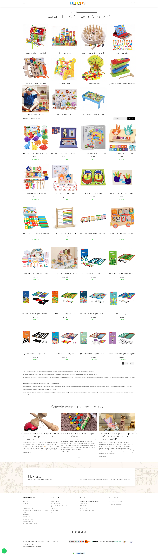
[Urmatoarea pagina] (133, 363)
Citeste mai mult (27, 452)
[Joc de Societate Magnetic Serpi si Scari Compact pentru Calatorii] (64, 298)
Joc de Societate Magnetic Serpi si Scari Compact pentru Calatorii (64, 313)
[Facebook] (72, 532)
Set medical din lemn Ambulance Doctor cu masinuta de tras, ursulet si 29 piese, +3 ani (36, 273)
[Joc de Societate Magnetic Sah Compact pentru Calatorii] (35, 338)
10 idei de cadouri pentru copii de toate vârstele (77, 435)
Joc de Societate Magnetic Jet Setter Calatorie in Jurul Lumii (93, 313)
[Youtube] (79, 532)
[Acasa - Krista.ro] (78, 3)
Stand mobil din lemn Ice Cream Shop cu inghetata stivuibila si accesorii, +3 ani (65, 273)
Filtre (132, 118)
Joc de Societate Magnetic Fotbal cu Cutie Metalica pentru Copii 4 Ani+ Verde (122, 273)
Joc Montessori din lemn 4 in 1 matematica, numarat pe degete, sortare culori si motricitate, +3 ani (36, 193)
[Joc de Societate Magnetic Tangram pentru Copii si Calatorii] (93, 338)
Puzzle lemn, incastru (64, 114)
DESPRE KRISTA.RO (29, 498)
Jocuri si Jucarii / (71, 12)
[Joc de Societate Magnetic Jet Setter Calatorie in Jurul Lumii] (93, 298)
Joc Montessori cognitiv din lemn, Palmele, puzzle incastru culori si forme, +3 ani (122, 193)
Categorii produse (57, 498)
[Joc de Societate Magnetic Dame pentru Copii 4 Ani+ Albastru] (93, 257)
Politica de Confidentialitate (123, 479)
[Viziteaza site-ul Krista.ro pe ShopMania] (80, 553)
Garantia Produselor (28, 521)
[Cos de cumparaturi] (134, 3)
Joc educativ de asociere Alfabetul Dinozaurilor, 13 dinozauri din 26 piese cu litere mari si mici (35, 153)
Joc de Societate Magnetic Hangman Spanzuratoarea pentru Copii (122, 353)
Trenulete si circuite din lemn (93, 114)
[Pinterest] (75, 532)
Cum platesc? (26, 514)
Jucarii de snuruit (93, 84)
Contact (25, 506)
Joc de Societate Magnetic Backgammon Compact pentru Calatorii (64, 353)
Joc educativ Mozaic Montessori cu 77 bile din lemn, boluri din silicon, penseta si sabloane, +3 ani (93, 153)
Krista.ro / (63, 12)
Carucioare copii (55, 503)
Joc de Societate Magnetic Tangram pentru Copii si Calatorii (93, 353)
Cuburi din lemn (65, 53)
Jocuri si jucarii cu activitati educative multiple (36, 84)
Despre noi (25, 503)
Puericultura (54, 510)
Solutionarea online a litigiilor (30, 523)
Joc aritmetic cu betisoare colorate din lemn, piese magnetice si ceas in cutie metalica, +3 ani (35, 233)
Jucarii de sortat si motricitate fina (122, 84)
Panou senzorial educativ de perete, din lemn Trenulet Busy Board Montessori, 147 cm (93, 233)
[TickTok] (82, 532)
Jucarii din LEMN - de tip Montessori (60, 506)
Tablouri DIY (54, 508)
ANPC (24, 526)
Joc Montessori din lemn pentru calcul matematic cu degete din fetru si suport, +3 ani (122, 153)
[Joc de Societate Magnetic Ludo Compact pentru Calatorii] (122, 298)
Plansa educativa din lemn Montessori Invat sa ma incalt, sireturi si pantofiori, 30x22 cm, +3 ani (93, 193)
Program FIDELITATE (28, 508)
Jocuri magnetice (122, 53)
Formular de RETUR (28, 519)
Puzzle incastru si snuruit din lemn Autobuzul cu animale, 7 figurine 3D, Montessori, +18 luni (122, 233)
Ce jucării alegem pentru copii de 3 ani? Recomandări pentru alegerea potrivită (116, 436)
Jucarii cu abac (64, 84)
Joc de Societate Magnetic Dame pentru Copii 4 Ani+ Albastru (93, 273)
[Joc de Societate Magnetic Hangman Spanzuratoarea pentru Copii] (122, 338)
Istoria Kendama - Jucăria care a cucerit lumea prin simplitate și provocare (41, 436)
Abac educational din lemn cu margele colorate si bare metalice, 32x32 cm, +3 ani (64, 233)
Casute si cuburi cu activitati (35, 53)
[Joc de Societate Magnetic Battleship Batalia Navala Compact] (35, 298)
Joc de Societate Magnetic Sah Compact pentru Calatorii (36, 353)
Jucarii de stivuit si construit (36, 114)
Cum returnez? (26, 517)
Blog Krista (25, 501)
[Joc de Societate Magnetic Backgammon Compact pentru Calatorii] (64, 338)
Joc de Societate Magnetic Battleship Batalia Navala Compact (35, 313)
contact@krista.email (116, 504)
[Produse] (24, 4)
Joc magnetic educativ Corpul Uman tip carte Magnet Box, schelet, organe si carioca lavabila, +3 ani (64, 153)
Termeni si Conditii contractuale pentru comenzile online (35, 511)
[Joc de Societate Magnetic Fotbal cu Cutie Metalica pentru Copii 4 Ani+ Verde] (122, 257)
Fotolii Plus (54, 513)
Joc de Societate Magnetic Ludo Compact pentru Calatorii (122, 313)
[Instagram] (85, 532)
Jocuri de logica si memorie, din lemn (93, 53)
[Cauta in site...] (131, 3)
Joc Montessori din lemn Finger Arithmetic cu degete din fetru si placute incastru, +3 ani (65, 193)
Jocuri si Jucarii (55, 501)
